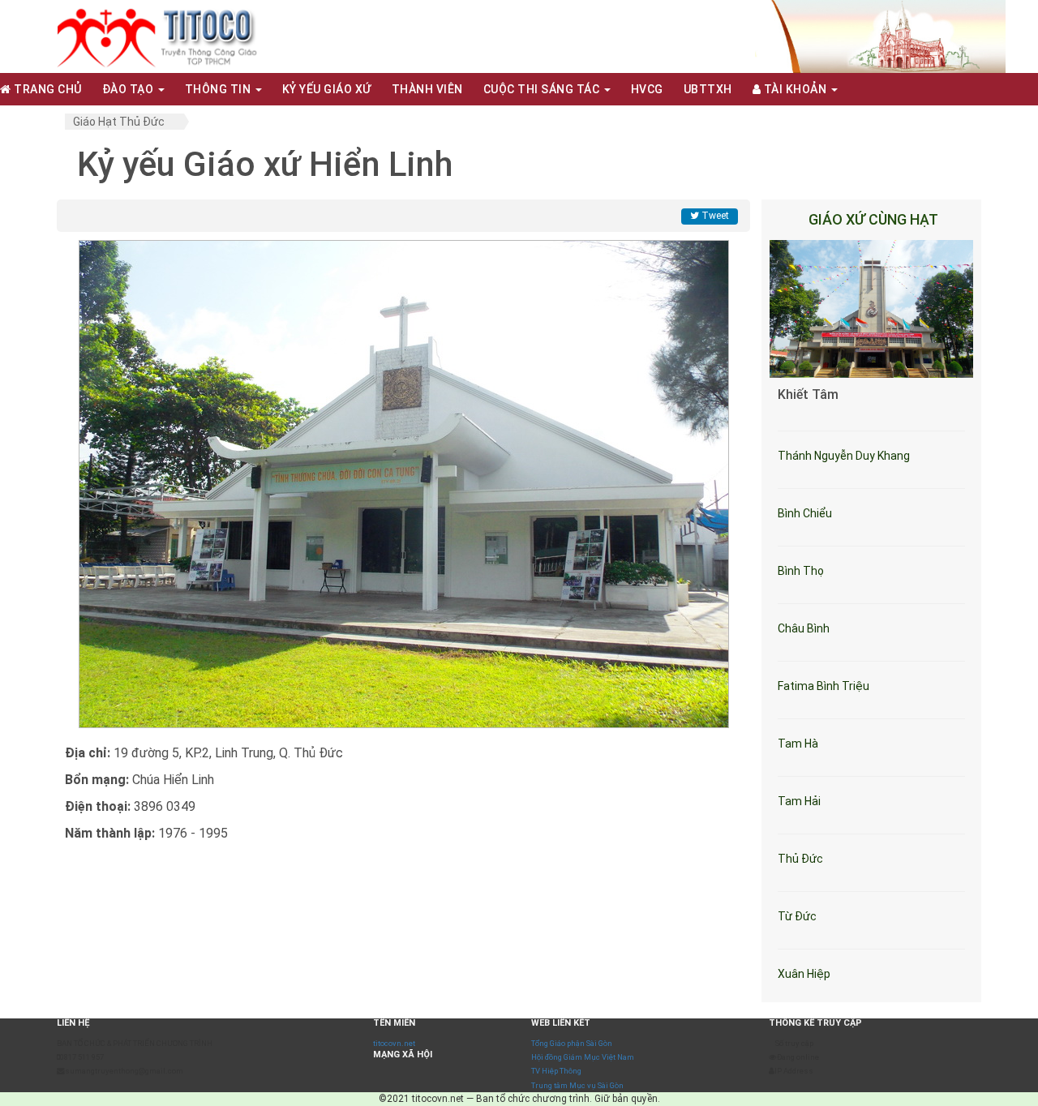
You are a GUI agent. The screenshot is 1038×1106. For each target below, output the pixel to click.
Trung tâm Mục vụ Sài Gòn (577, 1085)
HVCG (647, 89)
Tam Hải (799, 801)
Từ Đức (797, 916)
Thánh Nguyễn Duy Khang (844, 455)
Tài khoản (795, 89)
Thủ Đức (800, 858)
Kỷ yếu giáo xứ (326, 89)
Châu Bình (804, 628)
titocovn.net (394, 1043)
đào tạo (129, 89)
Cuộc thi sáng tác (543, 89)
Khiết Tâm (808, 394)
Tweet (714, 215)
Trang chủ (46, 89)
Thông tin (219, 89)
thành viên (427, 89)
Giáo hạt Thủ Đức (119, 121)
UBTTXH (708, 89)
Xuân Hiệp (804, 973)
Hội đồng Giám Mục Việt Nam (582, 1056)
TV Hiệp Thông (556, 1070)
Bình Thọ (801, 570)
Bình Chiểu (805, 513)
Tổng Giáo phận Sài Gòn (571, 1043)
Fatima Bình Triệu (823, 685)
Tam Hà (798, 743)
